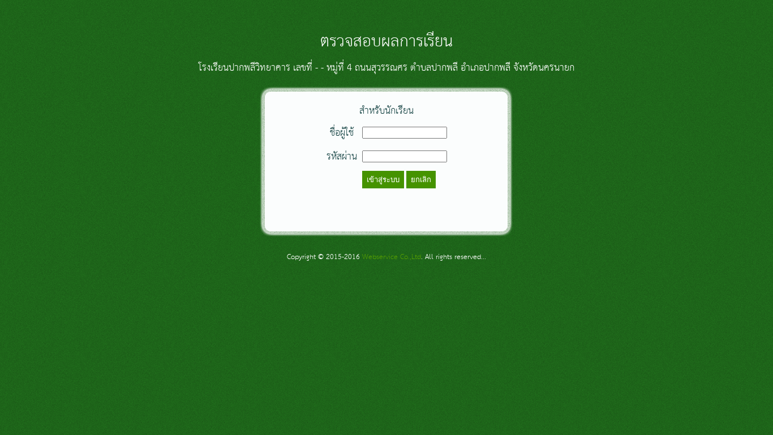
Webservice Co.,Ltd (391, 257)
